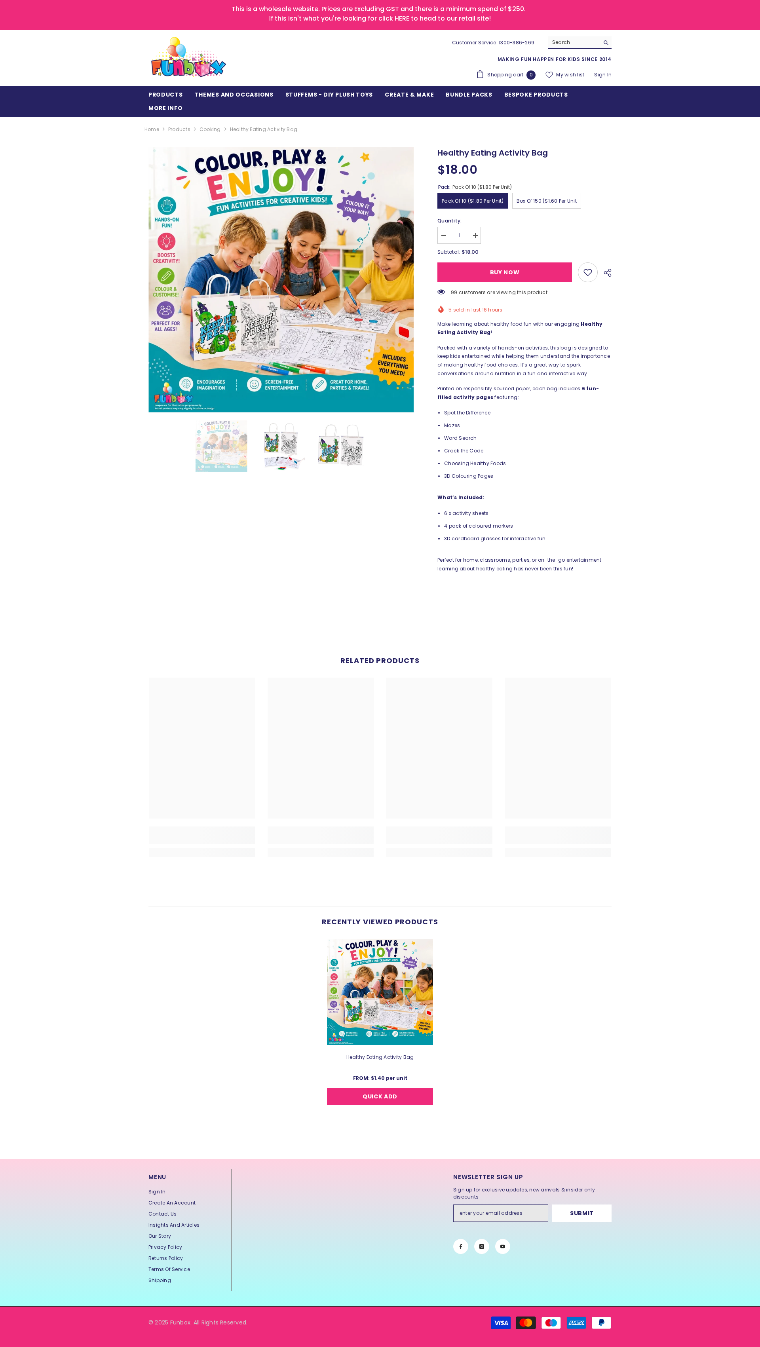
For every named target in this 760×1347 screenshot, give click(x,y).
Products (179, 129)
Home (151, 129)
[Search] (580, 42)
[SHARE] (605, 272)
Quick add (380, 1096)
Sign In (603, 74)
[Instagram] (481, 1246)
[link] (588, 272)
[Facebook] (460, 1246)
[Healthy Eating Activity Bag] (380, 992)
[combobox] (573, 42)
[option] (281, 279)
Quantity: (449, 220)
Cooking (210, 129)
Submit (582, 1213)
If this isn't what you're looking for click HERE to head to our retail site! (380, 18)
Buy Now (505, 272)
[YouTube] (502, 1246)
